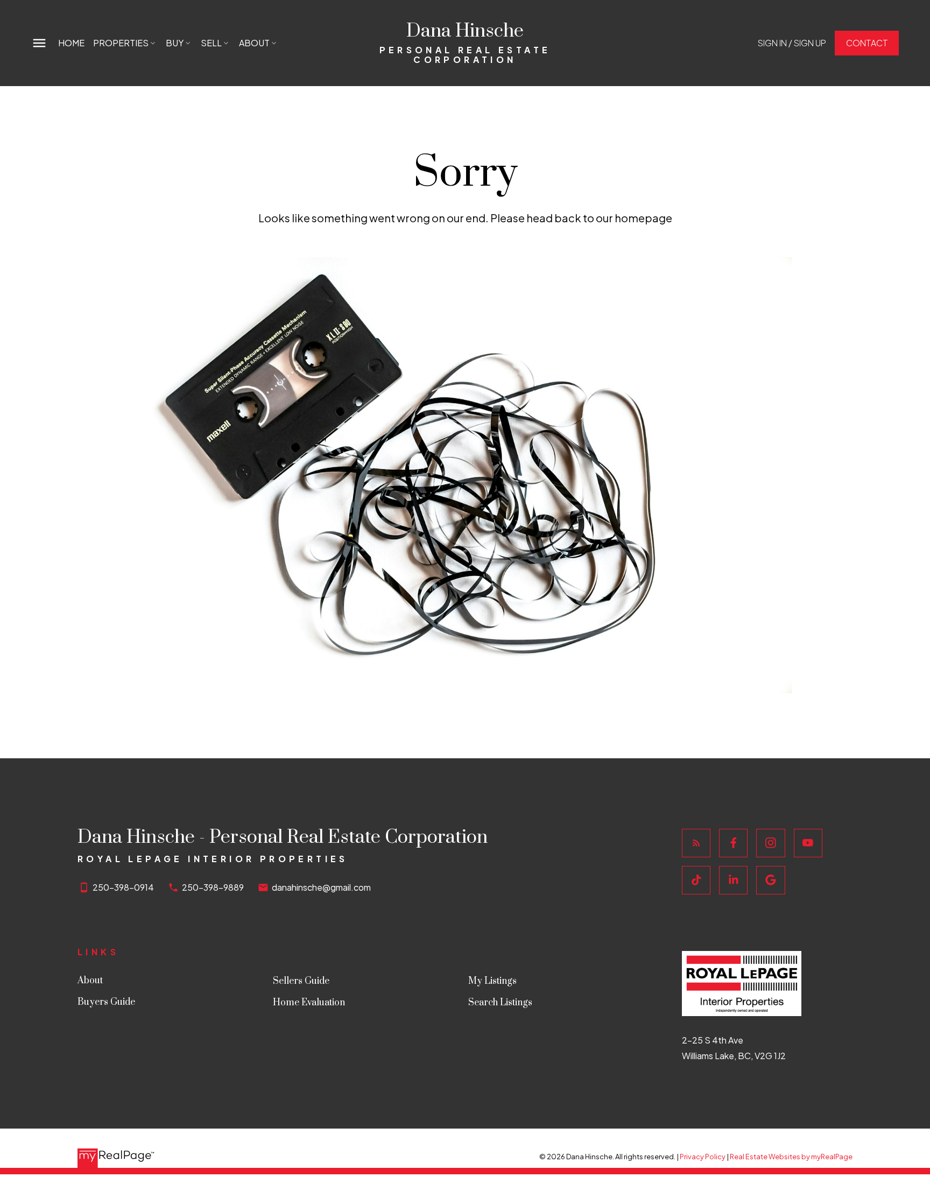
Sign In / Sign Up (792, 43)
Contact (867, 43)
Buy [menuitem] (175, 42)
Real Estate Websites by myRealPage (791, 1156)
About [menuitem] (254, 42)
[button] (792, 43)
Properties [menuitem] (121, 42)
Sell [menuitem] (211, 42)
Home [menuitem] (71, 42)
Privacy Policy (702, 1156)
